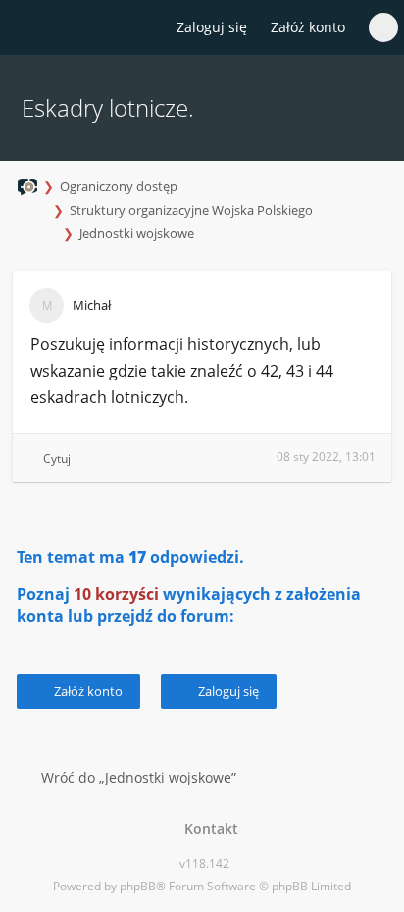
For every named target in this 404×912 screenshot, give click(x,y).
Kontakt (207, 828)
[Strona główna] (26, 28)
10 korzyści (116, 594)
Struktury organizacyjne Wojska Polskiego (191, 210)
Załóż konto (308, 27)
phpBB (138, 886)
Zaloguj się (227, 691)
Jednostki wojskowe (136, 233)
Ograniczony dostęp (118, 186)
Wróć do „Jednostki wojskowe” (138, 777)
